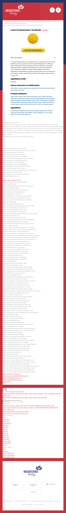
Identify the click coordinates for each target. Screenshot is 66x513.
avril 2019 (5, 433)
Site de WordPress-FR (8, 457)
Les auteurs (58, 501)
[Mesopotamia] (15, 10)
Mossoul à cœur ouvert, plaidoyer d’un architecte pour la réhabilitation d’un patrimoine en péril (28, 406)
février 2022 (6, 419)
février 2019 (6, 437)
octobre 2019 (6, 421)
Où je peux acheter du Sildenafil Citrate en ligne (16, 376)
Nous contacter (39, 504)
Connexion (5, 451)
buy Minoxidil (6, 382)
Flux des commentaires (9, 455)
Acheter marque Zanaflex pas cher (12, 180)
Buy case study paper (8, 410)
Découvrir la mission (33, 484)
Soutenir (33, 492)
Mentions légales (27, 504)
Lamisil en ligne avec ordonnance (12, 374)
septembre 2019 (7, 423)
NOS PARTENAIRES (20, 501)
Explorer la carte (15, 484)
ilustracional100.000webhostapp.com (13, 380)
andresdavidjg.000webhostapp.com (12, 378)
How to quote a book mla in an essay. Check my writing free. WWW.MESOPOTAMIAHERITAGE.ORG (30, 408)
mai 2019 (5, 431)
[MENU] (58, 10)
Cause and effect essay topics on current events (15, 414)
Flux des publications (8, 453)
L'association (9, 501)
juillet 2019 (6, 427)
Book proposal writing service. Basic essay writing (16, 412)
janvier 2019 (6, 439)
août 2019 (5, 425)
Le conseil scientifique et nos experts (41, 501)
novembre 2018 (7, 443)
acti (8, 392)
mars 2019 (5, 435)
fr (52, 10)
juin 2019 (5, 429)
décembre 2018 (7, 441)
